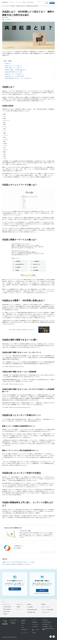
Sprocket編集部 (17, 548)
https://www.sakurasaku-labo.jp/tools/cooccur (20, 407)
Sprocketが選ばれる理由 (32, 609)
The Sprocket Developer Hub (13, 623)
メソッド (18, 609)
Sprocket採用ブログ (24, 630)
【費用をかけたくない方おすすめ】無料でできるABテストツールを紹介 (18, 562)
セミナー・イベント (41, 1)
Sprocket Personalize (7, 606)
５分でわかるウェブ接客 (25, 530)
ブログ (22, 625)
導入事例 (23, 2)
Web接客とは (23, 623)
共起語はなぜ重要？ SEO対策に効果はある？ (15, 69)
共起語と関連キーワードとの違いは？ (13, 67)
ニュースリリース (45, 612)
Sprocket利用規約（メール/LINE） (47, 626)
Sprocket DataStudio (7, 609)
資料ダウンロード (14, 588)
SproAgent (5, 613)
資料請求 (46, 3)
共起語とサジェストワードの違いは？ (13, 65)
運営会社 (34, 632)
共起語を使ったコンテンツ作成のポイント (14, 74)
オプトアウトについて (35, 624)
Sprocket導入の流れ (31, 612)
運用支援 (18, 606)
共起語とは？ (8, 63)
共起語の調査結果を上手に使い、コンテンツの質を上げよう (18, 78)
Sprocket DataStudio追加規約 (46, 622)
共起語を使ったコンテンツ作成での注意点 (14, 76)
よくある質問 (28, 2)
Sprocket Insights (6, 611)
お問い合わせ (52, 3)
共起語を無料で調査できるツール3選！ (14, 72)
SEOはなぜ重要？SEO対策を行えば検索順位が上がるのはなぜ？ (22, 329)
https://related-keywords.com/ (17, 366)
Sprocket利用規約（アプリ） (46, 624)
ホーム (3, 601)
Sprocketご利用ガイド (14, 620)
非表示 (9, 61)
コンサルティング (18, 2)
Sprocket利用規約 (45, 620)
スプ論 (23, 627)
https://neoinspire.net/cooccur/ (17, 384)
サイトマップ (34, 620)
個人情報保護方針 (34, 622)
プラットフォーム (11, 2)
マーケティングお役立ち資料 (49, 1)
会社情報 (31, 2)
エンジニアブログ (24, 632)
